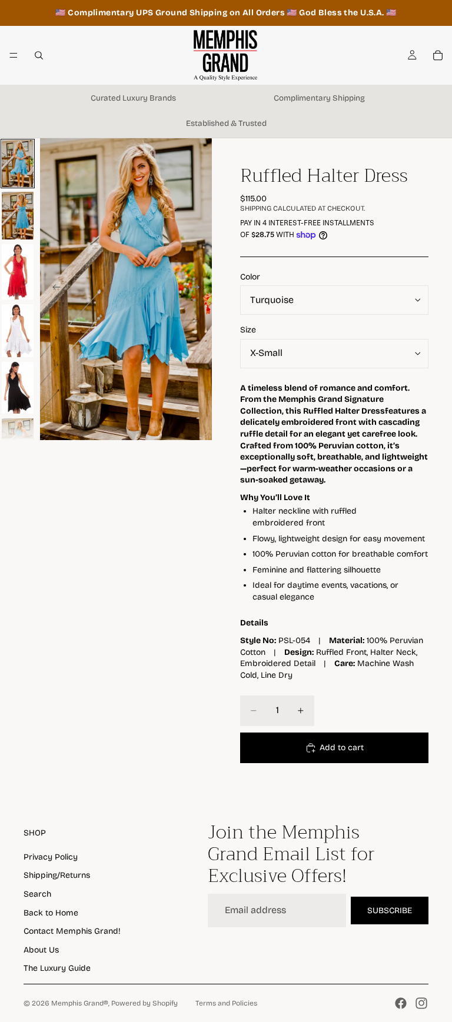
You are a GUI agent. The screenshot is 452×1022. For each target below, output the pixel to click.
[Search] (39, 55)
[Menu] (13, 55)
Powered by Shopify (144, 1003)
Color (250, 277)
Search (37, 894)
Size (248, 330)
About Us (41, 950)
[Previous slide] (53, 289)
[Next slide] (199, 289)
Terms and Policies (226, 1003)
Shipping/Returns (57, 875)
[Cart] (438, 55)
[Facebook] (401, 1003)
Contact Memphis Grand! (72, 931)
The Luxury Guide (57, 968)
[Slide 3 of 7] (18, 271)
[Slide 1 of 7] (18, 164)
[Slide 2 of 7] (18, 215)
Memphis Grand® (79, 1003)
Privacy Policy (51, 857)
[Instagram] (421, 1003)
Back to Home (51, 913)
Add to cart (342, 748)
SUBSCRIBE (389, 911)
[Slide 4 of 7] (18, 330)
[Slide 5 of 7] (18, 388)
